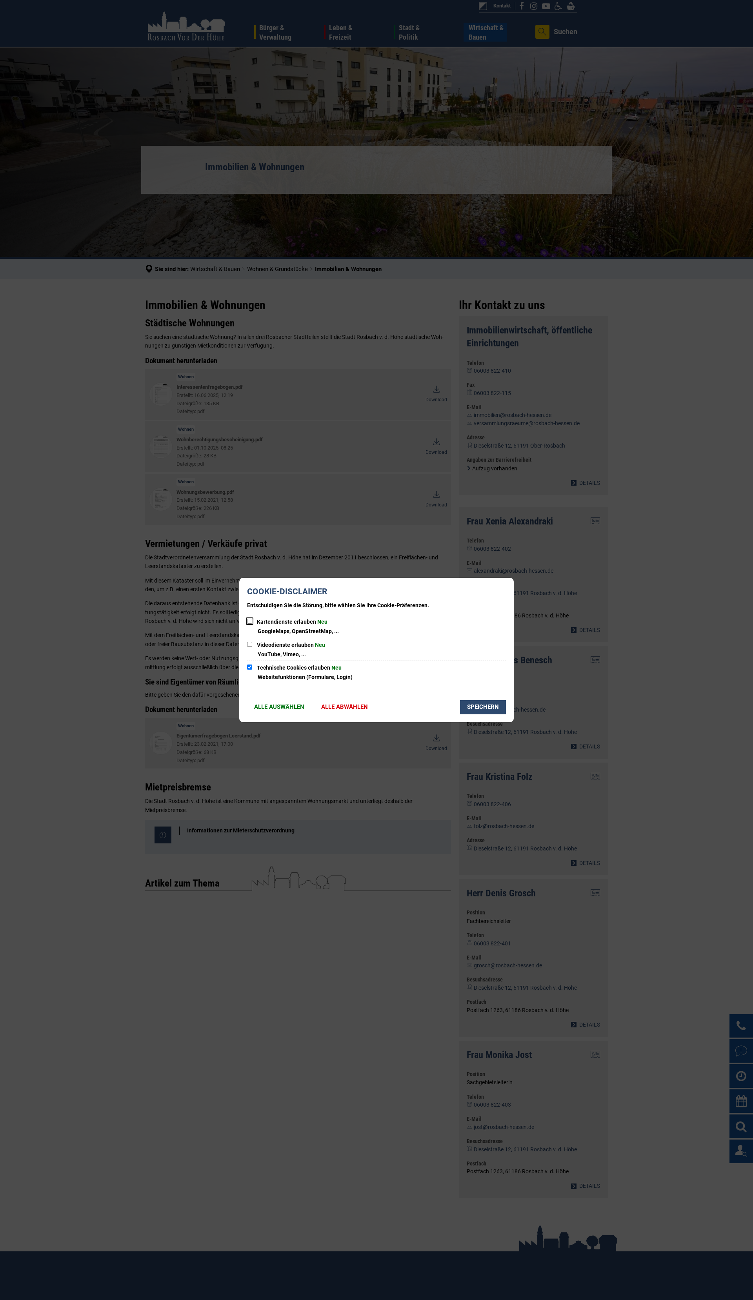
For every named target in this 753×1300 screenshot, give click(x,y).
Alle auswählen (279, 706)
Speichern (483, 706)
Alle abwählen (344, 706)
